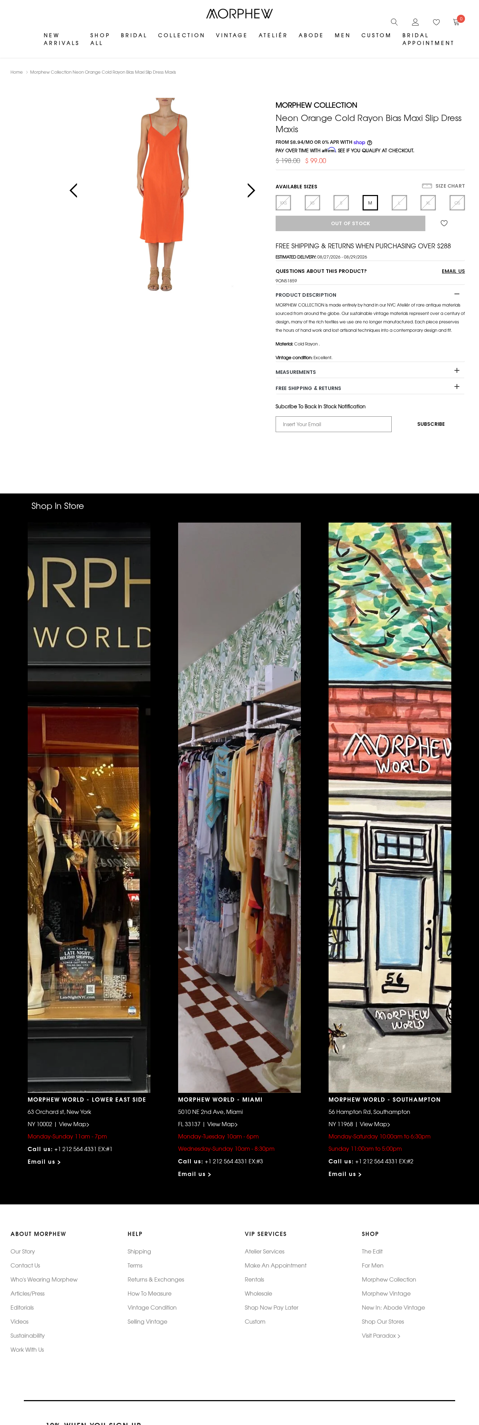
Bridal (134, 35)
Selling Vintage (147, 1321)
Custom (255, 1321)
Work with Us (27, 1349)
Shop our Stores (383, 1321)
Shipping (139, 1251)
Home (17, 72)
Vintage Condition (152, 1307)
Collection (181, 35)
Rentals (254, 1279)
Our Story (23, 1251)
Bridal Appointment (429, 39)
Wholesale (258, 1293)
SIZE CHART (449, 185)
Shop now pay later (271, 1307)
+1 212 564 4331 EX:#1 (83, 1148)
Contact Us (25, 1265)
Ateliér (273, 35)
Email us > (45, 1161)
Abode (311, 35)
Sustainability (28, 1335)
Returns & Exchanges (156, 1279)
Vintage (232, 35)
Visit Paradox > (381, 1335)
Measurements (296, 372)
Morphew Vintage (386, 1293)
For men (373, 1265)
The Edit (372, 1251)
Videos (19, 1321)
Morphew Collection (389, 1279)
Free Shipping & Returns (309, 388)
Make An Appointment (275, 1265)
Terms (135, 1265)
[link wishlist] (445, 223)
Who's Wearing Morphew (44, 1279)
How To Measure (149, 1293)
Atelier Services (264, 1251)
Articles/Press (28, 1293)
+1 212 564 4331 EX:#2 (384, 1161)
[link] (394, 21)
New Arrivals (62, 39)
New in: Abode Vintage (393, 1307)
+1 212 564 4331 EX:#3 (234, 1161)
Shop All (100, 39)
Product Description (306, 294)
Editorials (22, 1307)
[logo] (239, 13)
